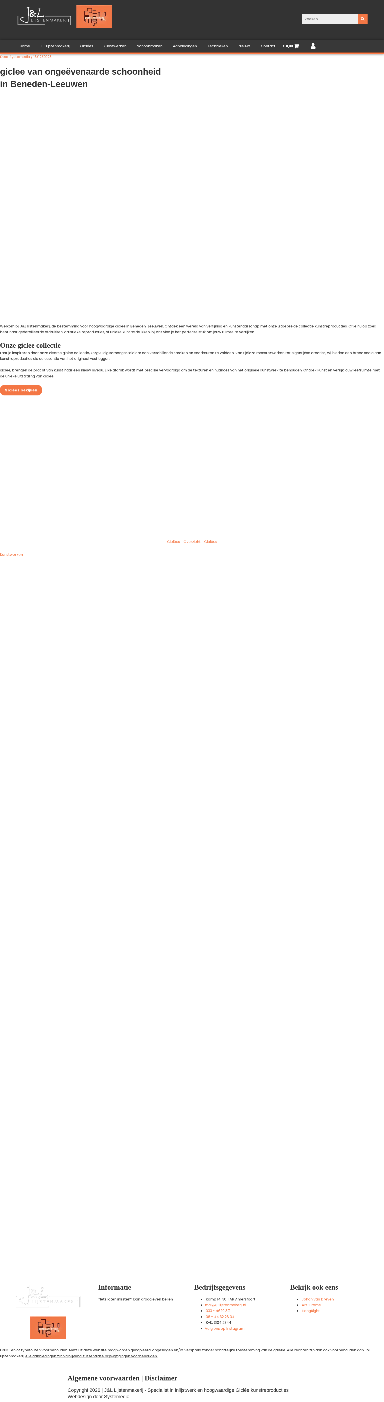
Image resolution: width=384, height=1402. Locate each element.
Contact (268, 46)
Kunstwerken (115, 46)
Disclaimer (161, 1378)
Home (25, 46)
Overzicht (192, 541)
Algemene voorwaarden (104, 1378)
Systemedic (116, 1396)
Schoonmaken (149, 46)
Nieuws (244, 46)
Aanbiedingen (185, 46)
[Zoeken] (363, 19)
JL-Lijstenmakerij (55, 46)
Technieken (217, 46)
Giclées (86, 46)
